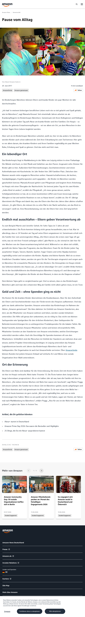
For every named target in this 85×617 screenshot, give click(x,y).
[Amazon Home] (7, 5)
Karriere (5, 579)
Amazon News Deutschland (13, 543)
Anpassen (7, 611)
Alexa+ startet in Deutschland (17, 421)
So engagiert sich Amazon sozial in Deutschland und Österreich (65, 500)
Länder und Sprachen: (9, 569)
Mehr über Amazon (10, 592)
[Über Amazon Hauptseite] (7, 531)
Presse (4, 549)
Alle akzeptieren (55, 611)
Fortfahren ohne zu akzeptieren (29, 611)
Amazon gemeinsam (21, 90)
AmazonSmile (7, 90)
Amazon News (6, 12)
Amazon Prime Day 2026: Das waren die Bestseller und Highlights (32, 426)
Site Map (5, 585)
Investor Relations (9, 563)
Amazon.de (7, 556)
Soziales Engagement (11, 515)
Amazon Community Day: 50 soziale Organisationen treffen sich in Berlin (14, 500)
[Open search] (77, 4)
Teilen (80, 90)
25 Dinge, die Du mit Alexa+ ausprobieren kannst (25, 431)
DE (6, 572)
